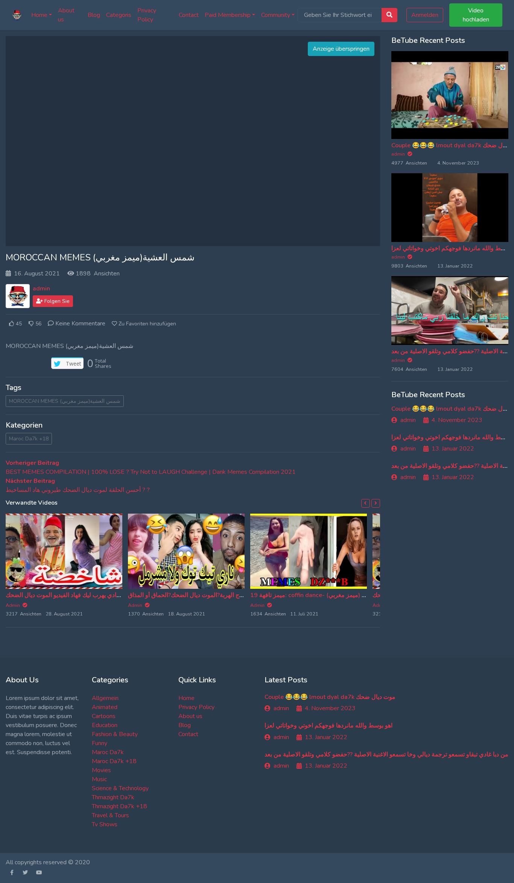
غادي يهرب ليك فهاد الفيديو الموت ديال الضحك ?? (66, 595)
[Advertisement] (193, 141)
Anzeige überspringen (341, 49)
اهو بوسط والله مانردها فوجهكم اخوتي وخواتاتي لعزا (328, 725)
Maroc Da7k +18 (29, 438)
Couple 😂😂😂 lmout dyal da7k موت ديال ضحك (330, 697)
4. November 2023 (457, 420)
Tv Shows (104, 824)
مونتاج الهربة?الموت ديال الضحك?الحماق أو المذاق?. (191, 595)
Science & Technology (120, 788)
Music (99, 779)
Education (104, 725)
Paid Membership (228, 15)
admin (41, 288)
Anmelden (424, 15)
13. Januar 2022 (453, 449)
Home (39, 15)
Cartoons (104, 716)
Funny (99, 743)
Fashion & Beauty (115, 734)
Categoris (118, 15)
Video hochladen (476, 15)
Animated (104, 707)
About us (66, 15)
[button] (365, 503)
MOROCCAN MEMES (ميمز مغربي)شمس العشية (64, 401)
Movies (101, 770)
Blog (94, 15)
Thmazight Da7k (113, 797)
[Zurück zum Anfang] (21, 838)
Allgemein (105, 698)
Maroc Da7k (108, 752)
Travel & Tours (110, 815)
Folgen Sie (56, 301)
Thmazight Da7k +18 (119, 806)
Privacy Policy (146, 15)
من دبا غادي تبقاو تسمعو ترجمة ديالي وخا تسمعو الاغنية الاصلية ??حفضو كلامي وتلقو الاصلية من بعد (386, 754)
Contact (189, 15)
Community (275, 15)
